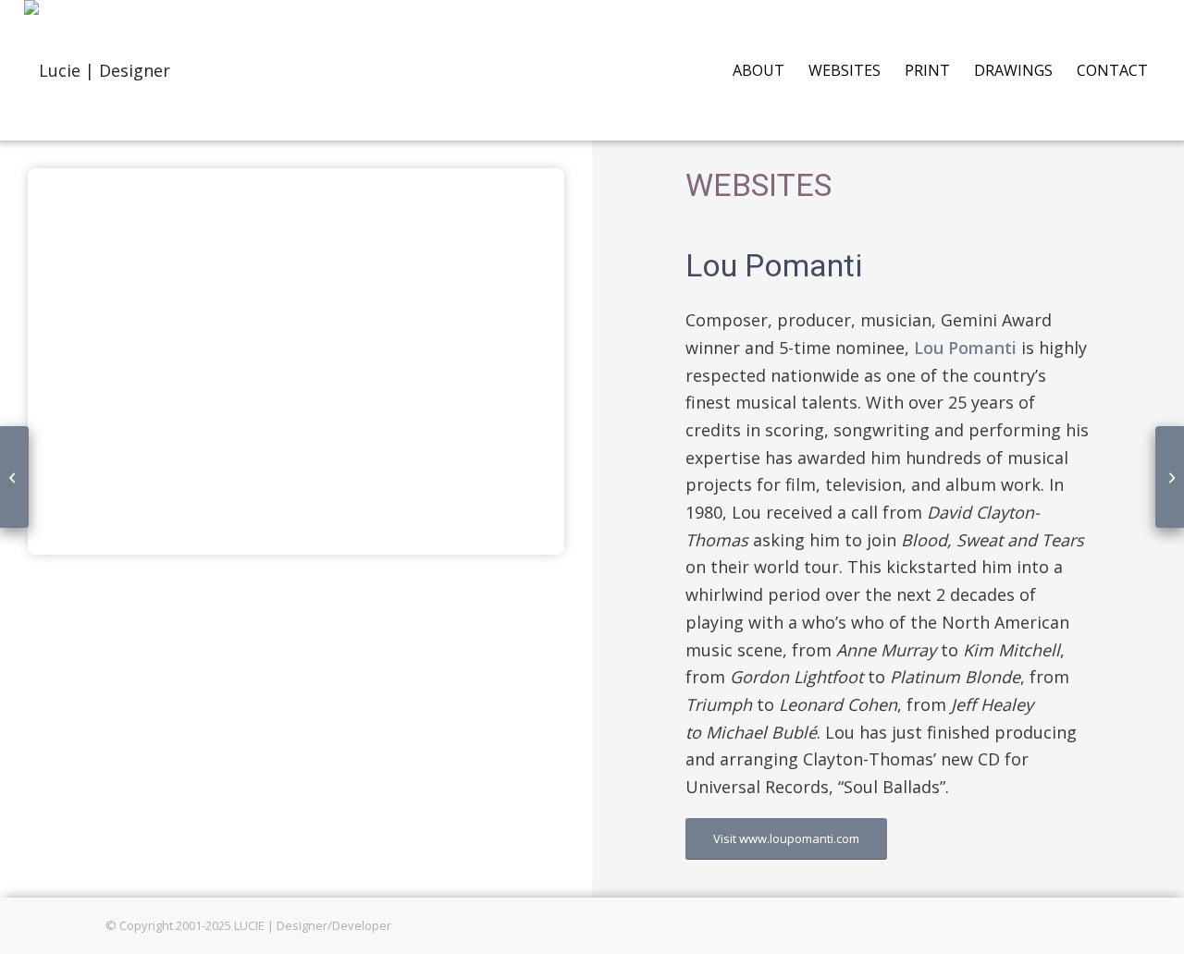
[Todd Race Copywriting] (14, 477)
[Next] (522, 361)
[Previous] (69, 361)
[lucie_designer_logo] (97, 70)
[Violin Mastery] (1169, 477)
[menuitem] (758, 70)
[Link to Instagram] (1065, 922)
